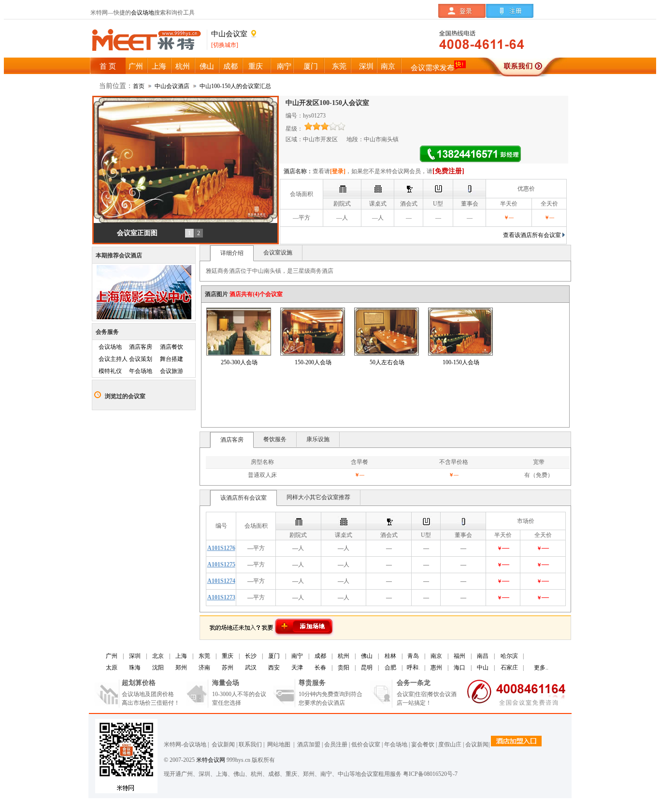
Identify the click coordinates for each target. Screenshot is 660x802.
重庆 (227, 656)
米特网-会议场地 (185, 744)
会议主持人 (113, 359)
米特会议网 (210, 760)
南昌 (482, 656)
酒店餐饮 (171, 346)
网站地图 (278, 744)
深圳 (135, 656)
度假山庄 (449, 744)
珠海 (135, 667)
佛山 (367, 656)
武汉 (251, 667)
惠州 (436, 667)
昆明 (367, 667)
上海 (181, 656)
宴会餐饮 (422, 744)
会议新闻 (223, 744)
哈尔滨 (509, 656)
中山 (482, 667)
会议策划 (140, 359)
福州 (459, 656)
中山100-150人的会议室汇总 (235, 86)
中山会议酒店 (172, 86)
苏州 (227, 667)
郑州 (181, 667)
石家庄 (509, 667)
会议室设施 (277, 252)
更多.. (541, 667)
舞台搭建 (171, 359)
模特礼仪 (110, 371)
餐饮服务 (275, 439)
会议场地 (142, 12)
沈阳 (158, 667)
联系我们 (250, 744)
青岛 (413, 656)
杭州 (343, 656)
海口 (459, 667)
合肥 (390, 667)
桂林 (390, 656)
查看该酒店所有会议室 (532, 235)
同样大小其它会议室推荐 (318, 497)
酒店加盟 (307, 744)
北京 (158, 656)
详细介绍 (232, 253)
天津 (297, 667)
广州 (111, 656)
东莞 (204, 656)
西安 (274, 667)
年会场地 (140, 371)
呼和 (412, 667)
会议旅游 (171, 371)
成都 (320, 656)
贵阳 (343, 667)
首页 (138, 86)
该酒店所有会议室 (243, 497)
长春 (320, 667)
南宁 (297, 656)
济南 (204, 667)
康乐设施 (318, 439)
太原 (111, 667)
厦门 (274, 656)
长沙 (251, 656)
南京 (436, 656)
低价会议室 (365, 744)
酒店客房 (140, 346)
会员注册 (335, 744)
